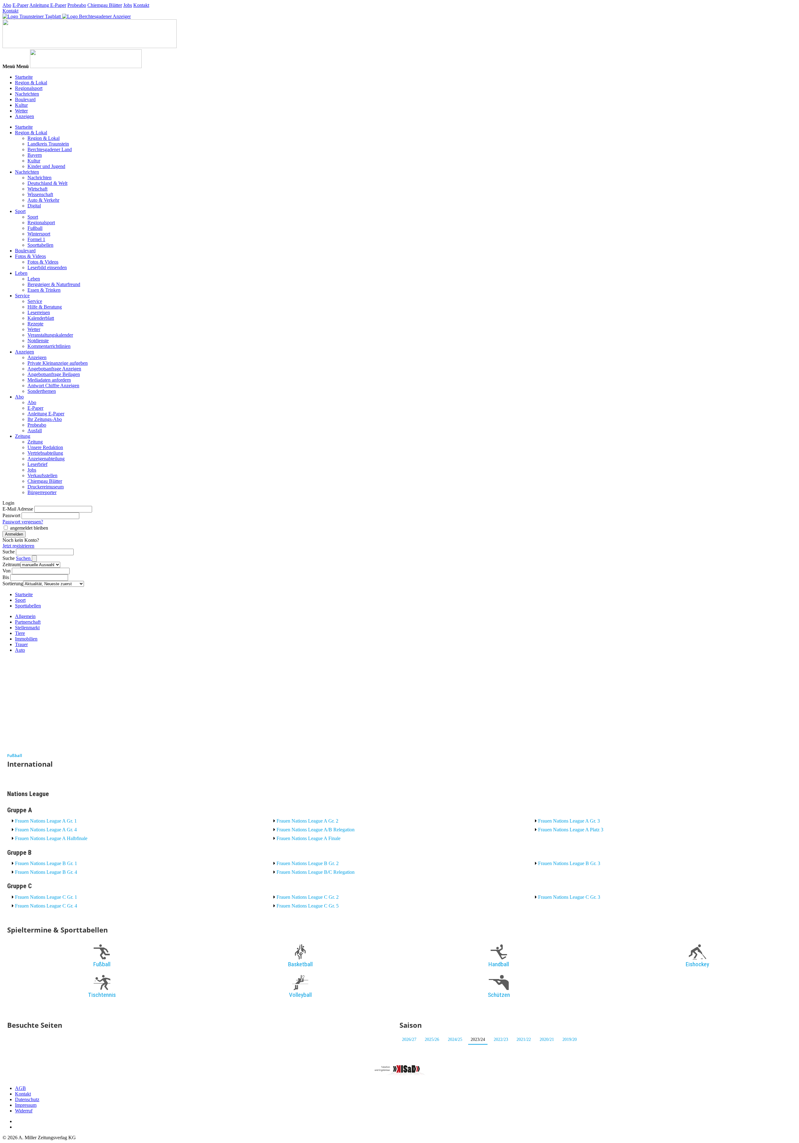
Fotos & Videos (30, 256)
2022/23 (501, 1039)
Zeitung (22, 436)
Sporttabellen (40, 245)
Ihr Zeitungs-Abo (44, 419)
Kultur (21, 105)
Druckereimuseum (45, 486)
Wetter (21, 110)
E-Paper (20, 5)
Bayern (34, 155)
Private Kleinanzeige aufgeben (57, 363)
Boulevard (25, 99)
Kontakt (141, 5)
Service (22, 295)
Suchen (24, 558)
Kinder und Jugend (46, 166)
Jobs (127, 5)
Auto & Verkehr (43, 200)
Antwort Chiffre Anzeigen (53, 385)
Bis (5, 577)
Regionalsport (28, 88)
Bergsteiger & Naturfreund (53, 284)
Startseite (24, 77)
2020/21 (547, 1039)
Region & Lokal (31, 82)
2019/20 (569, 1039)
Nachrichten (27, 93)
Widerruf (23, 1110)
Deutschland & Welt (47, 183)
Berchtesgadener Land (49, 149)
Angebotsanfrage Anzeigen (54, 368)
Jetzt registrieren (18, 545)
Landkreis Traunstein (48, 143)
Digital (34, 205)
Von (6, 570)
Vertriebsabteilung (45, 453)
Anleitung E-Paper (47, 5)
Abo (6, 5)
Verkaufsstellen (42, 475)
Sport (20, 211)
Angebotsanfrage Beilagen (53, 374)
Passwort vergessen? (22, 521)
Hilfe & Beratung (44, 306)
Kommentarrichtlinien (49, 346)
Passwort (11, 515)
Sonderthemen (41, 391)
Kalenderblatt (40, 318)
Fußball (34, 228)
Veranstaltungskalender (50, 335)
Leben (21, 273)
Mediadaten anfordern (49, 380)
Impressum (26, 1105)
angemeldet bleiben (29, 528)
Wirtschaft (37, 188)
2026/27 (409, 1039)
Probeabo (76, 5)
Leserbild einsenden (47, 267)
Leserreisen (38, 312)
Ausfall (34, 430)
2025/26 (432, 1039)
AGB (20, 1088)
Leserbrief (37, 464)
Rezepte (35, 323)
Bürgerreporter (41, 492)
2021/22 (524, 1039)
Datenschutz (27, 1099)
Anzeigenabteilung (46, 458)
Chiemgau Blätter (104, 5)
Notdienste (38, 340)
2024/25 (455, 1039)
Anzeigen (24, 116)
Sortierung (12, 583)
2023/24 (478, 1039)
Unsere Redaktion (45, 447)
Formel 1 (36, 239)
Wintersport (38, 233)
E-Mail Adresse (17, 509)
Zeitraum (11, 564)
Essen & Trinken (44, 290)
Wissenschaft (40, 194)
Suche (8, 551)
